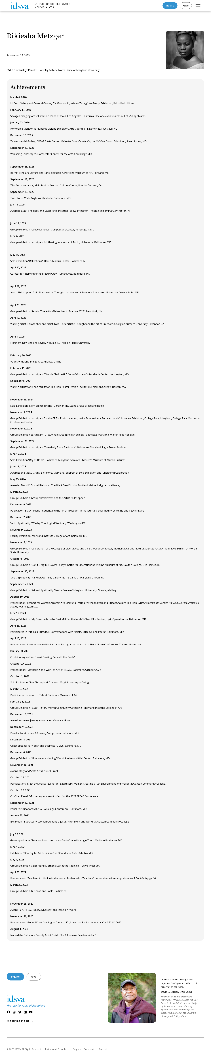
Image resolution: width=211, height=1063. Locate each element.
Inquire (170, 5)
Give (186, 5)
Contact (103, 1049)
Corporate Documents (84, 1049)
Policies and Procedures (57, 1049)
